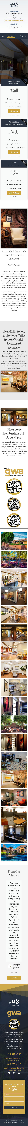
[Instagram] (23, 36)
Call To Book (14, 193)
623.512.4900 (14, 11)
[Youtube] (25, 36)
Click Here (14, 111)
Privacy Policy (14, 1122)
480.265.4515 (14, 24)
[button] (2, 36)
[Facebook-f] (20, 36)
